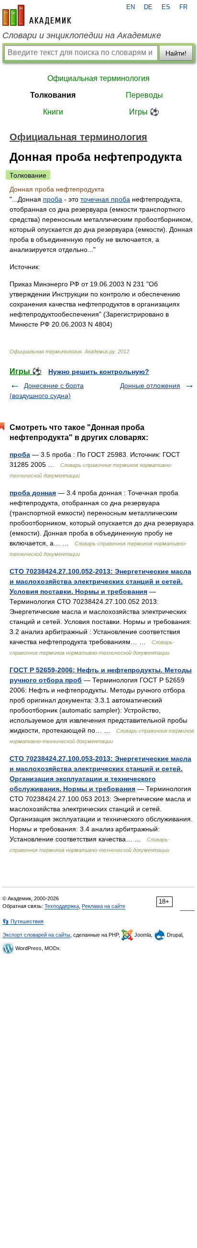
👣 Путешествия (23, 921)
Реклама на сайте (103, 906)
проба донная (33, 493)
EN (130, 7)
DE (148, 7)
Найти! (175, 53)
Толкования (53, 95)
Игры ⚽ (144, 112)
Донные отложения (150, 385)
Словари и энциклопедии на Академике (81, 35)
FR (183, 7)
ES (166, 7)
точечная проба (105, 199)
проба (52, 199)
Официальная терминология (98, 78)
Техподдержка (61, 906)
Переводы (144, 95)
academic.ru (36, 15)
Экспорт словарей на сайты (36, 935)
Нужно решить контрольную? (98, 371)
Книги (53, 112)
